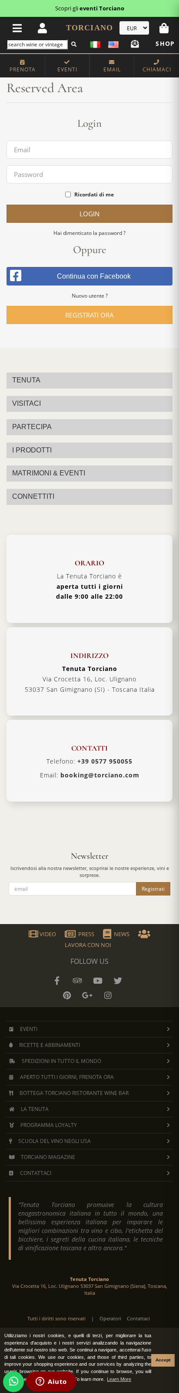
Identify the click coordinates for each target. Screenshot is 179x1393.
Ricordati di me (94, 194)
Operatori (110, 1318)
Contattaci (138, 1318)
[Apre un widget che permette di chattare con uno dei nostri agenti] (51, 1382)
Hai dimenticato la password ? (89, 233)
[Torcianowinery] (118, 980)
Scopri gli (89, 8)
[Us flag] (111, 43)
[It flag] (97, 43)
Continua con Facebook (94, 276)
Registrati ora (89, 315)
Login (89, 213)
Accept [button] (163, 1360)
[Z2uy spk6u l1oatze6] (87, 995)
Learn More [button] (119, 1379)
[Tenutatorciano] (97, 980)
